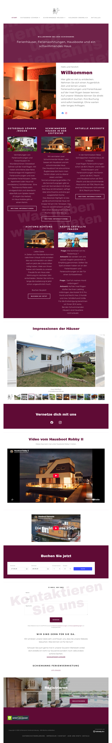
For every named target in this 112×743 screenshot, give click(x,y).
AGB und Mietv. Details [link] (79, 736)
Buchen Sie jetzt (39, 296)
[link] (56, 11)
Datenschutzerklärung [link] (33, 736)
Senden (56, 620)
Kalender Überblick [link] (78, 17)
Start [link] (14, 17)
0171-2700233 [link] (56, 670)
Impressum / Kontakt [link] (56, 736)
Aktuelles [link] (96, 17)
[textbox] (56, 592)
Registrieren (78, 701)
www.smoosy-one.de (56, 657)
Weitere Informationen (22, 208)
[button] (30, 18)
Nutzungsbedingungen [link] (76, 625)
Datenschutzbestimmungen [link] (59, 625)
